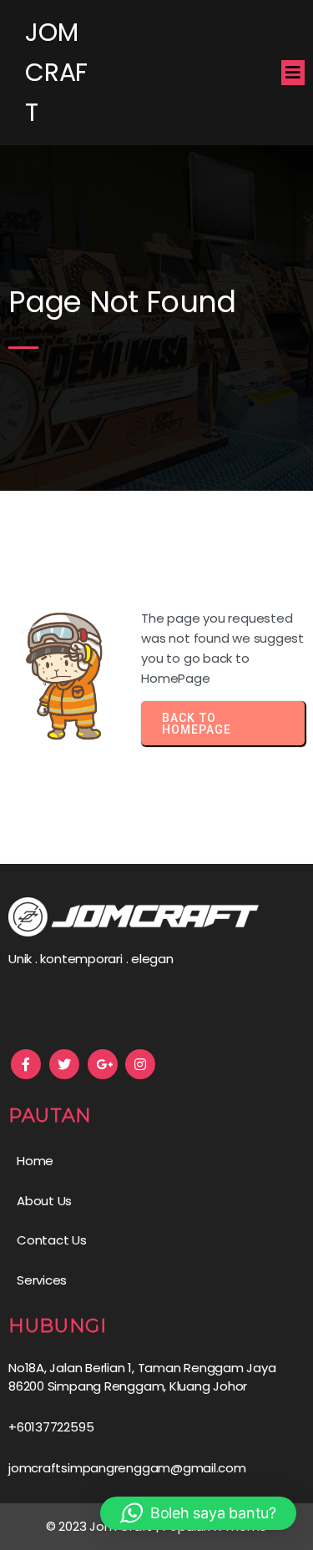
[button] (198, 1513)
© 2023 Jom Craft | (104, 1526)
